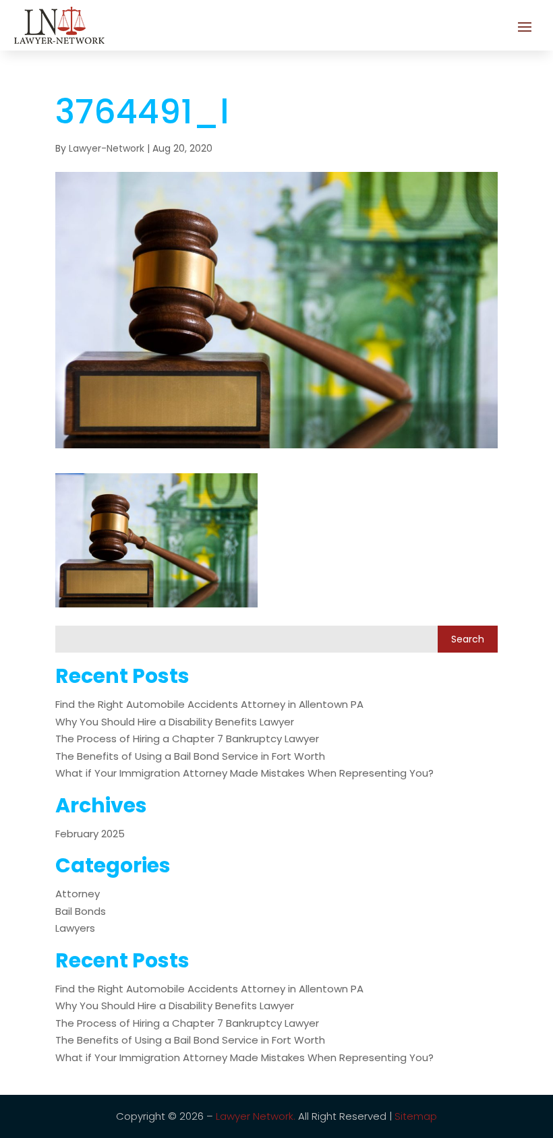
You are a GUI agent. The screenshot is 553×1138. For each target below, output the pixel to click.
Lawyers (75, 928)
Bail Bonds (80, 911)
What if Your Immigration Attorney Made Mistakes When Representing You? (244, 773)
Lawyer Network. (255, 1116)
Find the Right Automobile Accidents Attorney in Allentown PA (209, 704)
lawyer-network (106, 148)
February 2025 (90, 834)
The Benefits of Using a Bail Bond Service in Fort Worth (190, 756)
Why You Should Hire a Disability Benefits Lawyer (174, 722)
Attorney (77, 894)
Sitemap (416, 1116)
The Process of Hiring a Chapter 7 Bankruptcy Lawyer (187, 738)
